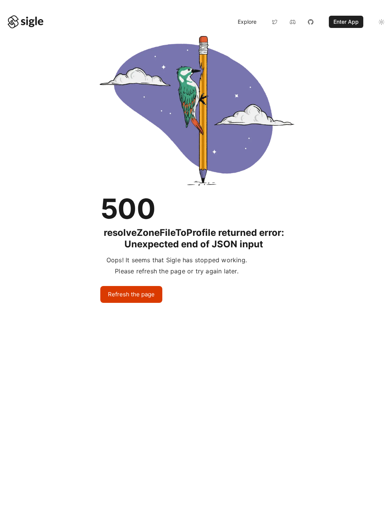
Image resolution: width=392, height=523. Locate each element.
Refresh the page (131, 294)
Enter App (346, 21)
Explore (247, 21)
